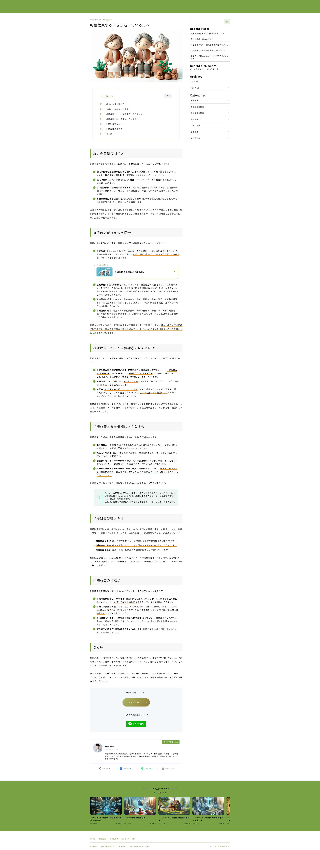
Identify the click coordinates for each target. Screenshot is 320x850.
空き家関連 (195, 125)
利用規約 (122, 846)
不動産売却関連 (197, 106)
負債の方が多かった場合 (117, 109)
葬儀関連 (194, 132)
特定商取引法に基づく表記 (140, 846)
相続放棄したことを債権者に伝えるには (124, 114)
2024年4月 (195, 88)
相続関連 (109, 20)
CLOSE (168, 95)
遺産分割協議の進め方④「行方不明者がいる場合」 (210, 57)
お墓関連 (194, 100)
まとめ (109, 134)
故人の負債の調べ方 (115, 104)
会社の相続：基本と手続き (202, 39)
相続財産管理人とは (115, 124)
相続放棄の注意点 (114, 129)
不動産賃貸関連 (197, 113)
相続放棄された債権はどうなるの (121, 119)
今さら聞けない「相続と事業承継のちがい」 (210, 45)
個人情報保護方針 (107, 846)
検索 (227, 22)
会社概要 (93, 846)
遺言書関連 (195, 138)
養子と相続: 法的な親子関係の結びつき (207, 33)
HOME (92, 839)
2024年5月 (195, 81)
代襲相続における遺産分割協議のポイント (209, 50)
